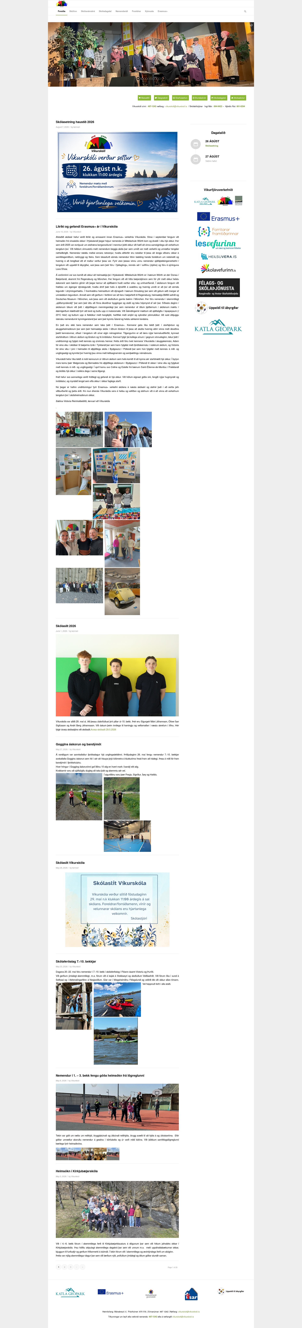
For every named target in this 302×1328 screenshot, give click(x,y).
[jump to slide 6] (153, 79)
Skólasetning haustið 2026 (75, 122)
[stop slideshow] (164, 78)
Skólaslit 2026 (66, 626)
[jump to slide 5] (151, 79)
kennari (76, 127)
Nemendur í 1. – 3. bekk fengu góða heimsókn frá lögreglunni (100, 1075)
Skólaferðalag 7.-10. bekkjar (76, 961)
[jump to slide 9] (160, 79)
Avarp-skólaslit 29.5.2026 (103, 729)
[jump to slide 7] (155, 79)
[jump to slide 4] (149, 79)
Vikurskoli (77, 231)
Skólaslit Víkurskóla (70, 862)
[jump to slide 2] (144, 79)
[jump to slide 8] (158, 79)
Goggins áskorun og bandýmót (78, 744)
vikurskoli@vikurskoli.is (176, 106)
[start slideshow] (138, 78)
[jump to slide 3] (146, 79)
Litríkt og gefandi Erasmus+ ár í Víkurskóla (87, 226)
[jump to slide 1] (142, 79)
